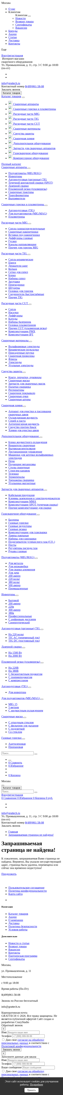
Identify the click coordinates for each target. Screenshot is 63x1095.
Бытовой (13, 600)
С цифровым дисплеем (22, 619)
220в (11, 606)
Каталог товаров (11, 96)
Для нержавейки (18, 566)
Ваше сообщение (11, 1067)
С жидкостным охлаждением (25, 710)
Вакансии (14, 949)
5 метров (13, 707)
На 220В (13, 667)
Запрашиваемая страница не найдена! (31, 834)
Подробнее (36, 1084)
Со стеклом (15, 731)
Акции (12, 916)
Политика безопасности (22, 926)
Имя (3, 1032)
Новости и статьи (18, 943)
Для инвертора (17, 692)
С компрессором (18, 680)
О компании (15, 920)
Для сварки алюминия (21, 569)
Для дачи (13, 572)
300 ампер (14, 609)
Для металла (15, 563)
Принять (31, 1090)
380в (11, 613)
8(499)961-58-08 (34, 86)
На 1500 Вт (15, 652)
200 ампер (14, 575)
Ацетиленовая (17, 743)
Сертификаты (16, 959)
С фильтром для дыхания (23, 725)
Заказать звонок (11, 1049)
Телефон (6, 1035)
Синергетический (19, 622)
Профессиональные (20, 616)
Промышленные (18, 588)
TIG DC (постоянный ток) (24, 640)
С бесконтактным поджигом (25, 674)
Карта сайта (15, 893)
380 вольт (14, 582)
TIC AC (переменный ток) (24, 637)
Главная (13, 831)
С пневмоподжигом (20, 677)
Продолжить (8, 873)
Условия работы (17, 929)
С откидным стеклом (21, 722)
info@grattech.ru (10, 83)
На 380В (13, 670)
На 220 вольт (16, 634)
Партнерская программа (22, 955)
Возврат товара (17, 946)
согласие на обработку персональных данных (22, 1041)
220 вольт (14, 578)
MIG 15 (12, 704)
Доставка (13, 923)
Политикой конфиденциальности (21, 1046)
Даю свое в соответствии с (25, 1043)
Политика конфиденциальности (27, 890)
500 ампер (14, 585)
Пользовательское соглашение (26, 887)
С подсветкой (16, 728)
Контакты (14, 952)
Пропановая (15, 746)
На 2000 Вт (15, 655)
